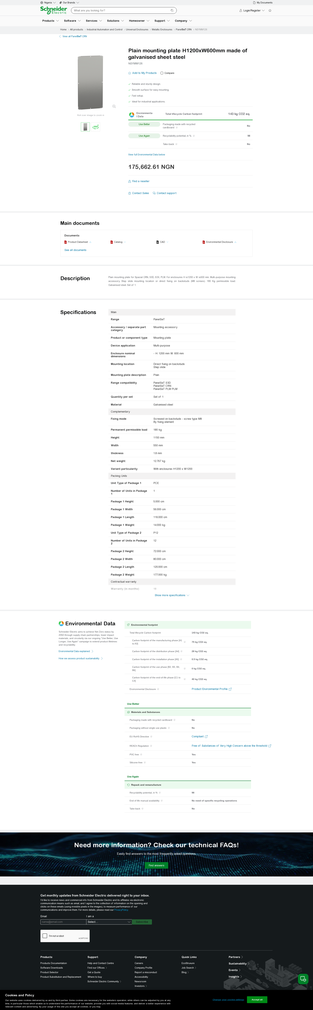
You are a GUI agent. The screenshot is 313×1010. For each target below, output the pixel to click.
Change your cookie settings (228, 999)
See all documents (75, 250)
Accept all (257, 999)
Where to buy (95, 977)
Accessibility (141, 977)
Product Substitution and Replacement (60, 977)
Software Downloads (51, 967)
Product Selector (49, 972)
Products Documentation (53, 963)
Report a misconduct (146, 972)
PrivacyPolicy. (121, 910)
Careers (139, 963)
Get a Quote (94, 972)
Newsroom (140, 981)
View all (75, 36)
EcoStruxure (188, 963)
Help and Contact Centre (101, 963)
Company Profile (143, 967)
